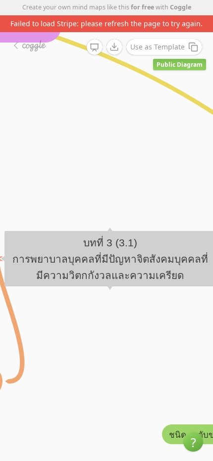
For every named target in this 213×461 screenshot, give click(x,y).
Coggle (180, 7)
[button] (193, 442)
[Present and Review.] (95, 47)
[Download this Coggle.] (114, 47)
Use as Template (157, 46)
